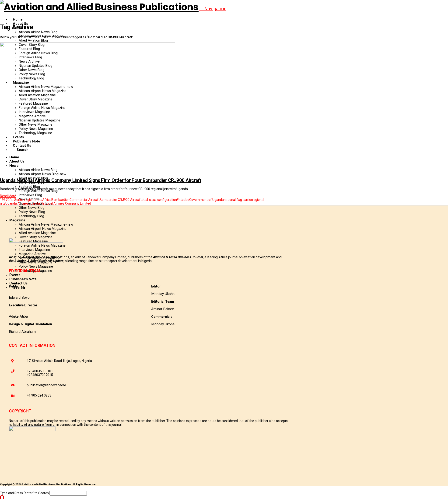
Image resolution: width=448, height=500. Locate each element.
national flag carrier (238, 200)
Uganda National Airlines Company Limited (59, 203)
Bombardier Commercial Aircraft (75, 200)
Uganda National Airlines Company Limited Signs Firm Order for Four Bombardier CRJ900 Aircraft (100, 180)
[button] (212, 8)
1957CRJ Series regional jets (21, 200)
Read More (8, 196)
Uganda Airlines (16, 203)
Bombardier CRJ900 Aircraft (121, 200)
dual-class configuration (159, 200)
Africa (46, 200)
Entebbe (183, 200)
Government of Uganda (206, 200)
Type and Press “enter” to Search (24, 493)
